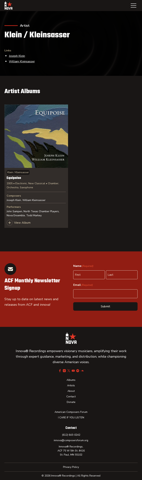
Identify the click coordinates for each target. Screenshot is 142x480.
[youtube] (73, 370)
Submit (105, 306)
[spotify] (77, 370)
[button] (133, 5)
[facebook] (59, 370)
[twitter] (68, 370)
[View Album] (36, 166)
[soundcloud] (82, 370)
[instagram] (64, 370)
